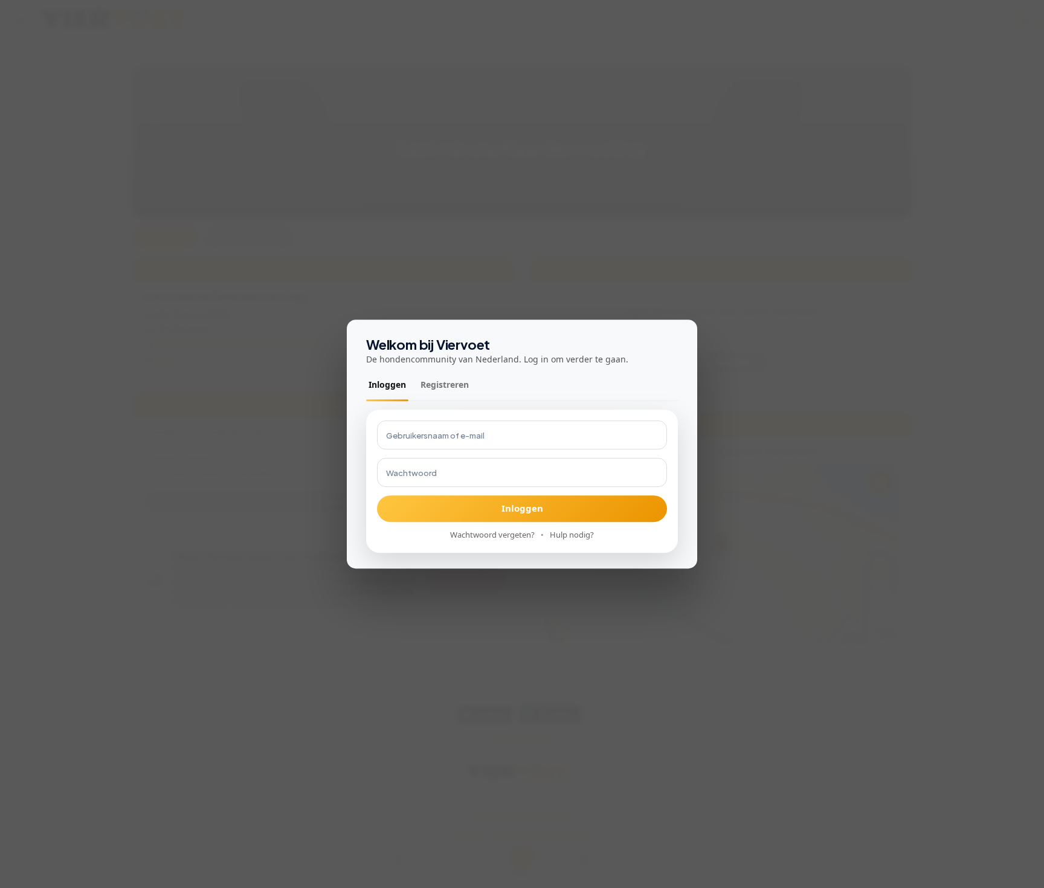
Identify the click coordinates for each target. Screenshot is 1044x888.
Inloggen (387, 384)
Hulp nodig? (572, 534)
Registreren (444, 384)
